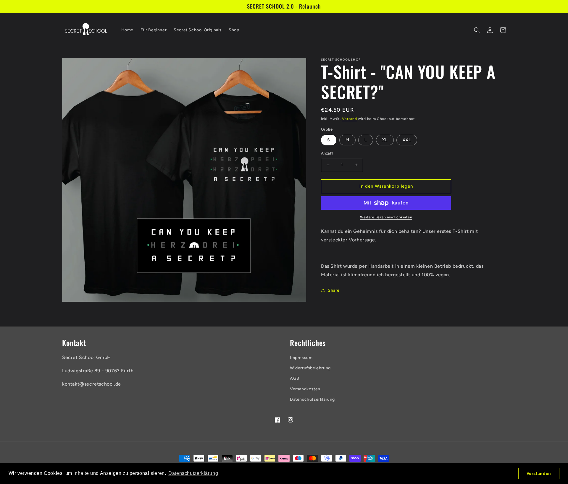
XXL (407, 139)
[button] (476, 30)
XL (385, 139)
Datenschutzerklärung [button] (193, 473)
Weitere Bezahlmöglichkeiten (386, 217)
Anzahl (327, 153)
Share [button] (334, 290)
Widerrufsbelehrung (310, 368)
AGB (294, 378)
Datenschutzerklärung (312, 399)
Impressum (301, 357)
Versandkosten (305, 389)
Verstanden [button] (539, 473)
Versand (349, 119)
